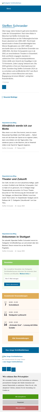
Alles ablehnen (20, 408)
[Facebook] (4, 369)
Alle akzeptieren (20, 396)
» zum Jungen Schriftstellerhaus (12, 362)
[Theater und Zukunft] (20, 164)
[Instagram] (4, 87)
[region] (20, 392)
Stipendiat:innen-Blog (9, 123)
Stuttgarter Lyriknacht (17, 315)
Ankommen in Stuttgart (16, 236)
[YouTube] (13, 369)
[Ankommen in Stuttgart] (20, 222)
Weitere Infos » (25, 273)
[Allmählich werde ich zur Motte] (20, 111)
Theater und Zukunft (14, 179)
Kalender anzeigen (20, 338)
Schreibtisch (14, 305)
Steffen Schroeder (7, 148)
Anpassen (20, 402)
